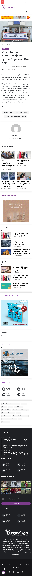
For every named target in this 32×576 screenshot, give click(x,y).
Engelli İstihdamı (6, 410)
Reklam (28, 565)
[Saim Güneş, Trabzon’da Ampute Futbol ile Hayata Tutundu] (26, 491)
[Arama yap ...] (30, 11)
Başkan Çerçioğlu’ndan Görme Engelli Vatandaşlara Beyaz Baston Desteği (8, 163)
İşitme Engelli (5, 422)
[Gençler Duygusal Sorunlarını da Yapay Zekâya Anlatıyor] (6, 243)
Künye (3, 565)
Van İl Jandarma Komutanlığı (16, 116)
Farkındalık (8, 112)
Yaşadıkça (16, 136)
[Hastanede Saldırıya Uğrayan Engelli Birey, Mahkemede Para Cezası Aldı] (26, 484)
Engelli (10, 406)
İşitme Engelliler (22, 112)
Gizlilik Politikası (11, 565)
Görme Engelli (24, 410)
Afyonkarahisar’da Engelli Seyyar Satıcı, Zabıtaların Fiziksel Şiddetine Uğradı (8, 184)
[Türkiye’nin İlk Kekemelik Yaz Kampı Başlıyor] (6, 286)
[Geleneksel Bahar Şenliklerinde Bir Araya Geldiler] (6, 491)
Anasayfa (5, 45)
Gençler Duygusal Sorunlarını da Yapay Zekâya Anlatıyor (19, 243)
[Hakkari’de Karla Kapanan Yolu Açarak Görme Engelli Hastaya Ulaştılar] (16, 484)
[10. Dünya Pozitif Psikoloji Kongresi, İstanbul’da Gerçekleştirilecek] (6, 269)
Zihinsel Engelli (6, 419)
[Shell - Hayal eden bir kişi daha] (16, 17)
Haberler (11, 45)
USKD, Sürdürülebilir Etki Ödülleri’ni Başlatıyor (23, 162)
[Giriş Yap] (27, 11)
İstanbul (14, 419)
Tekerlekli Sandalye (18, 416)
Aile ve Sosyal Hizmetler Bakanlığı (10, 403)
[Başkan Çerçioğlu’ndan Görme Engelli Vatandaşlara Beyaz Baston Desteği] (8, 155)
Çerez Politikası (21, 565)
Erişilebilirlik (16, 410)
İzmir (20, 419)
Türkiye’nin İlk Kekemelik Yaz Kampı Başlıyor (20, 284)
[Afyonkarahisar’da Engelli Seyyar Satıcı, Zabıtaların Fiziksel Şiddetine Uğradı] (8, 176)
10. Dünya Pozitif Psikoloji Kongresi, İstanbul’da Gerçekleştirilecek (21, 269)
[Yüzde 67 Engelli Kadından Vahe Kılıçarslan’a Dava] (16, 490)
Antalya (24, 403)
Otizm (18, 413)
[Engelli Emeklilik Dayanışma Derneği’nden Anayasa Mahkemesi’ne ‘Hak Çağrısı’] (6, 252)
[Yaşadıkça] (8, 7)
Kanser (4, 413)
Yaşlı (26, 416)
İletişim (18, 567)
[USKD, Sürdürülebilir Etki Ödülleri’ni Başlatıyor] (24, 155)
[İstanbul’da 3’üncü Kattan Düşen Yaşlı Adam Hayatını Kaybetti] (6, 484)
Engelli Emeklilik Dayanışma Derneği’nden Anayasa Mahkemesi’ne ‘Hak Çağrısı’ (21, 251)
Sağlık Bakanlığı (6, 416)
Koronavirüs (11, 413)
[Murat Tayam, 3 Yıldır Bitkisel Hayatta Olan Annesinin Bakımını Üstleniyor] (24, 176)
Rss (13, 567)
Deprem (4, 406)
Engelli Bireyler (18, 406)
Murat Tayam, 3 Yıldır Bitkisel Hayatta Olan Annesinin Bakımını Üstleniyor (24, 184)
